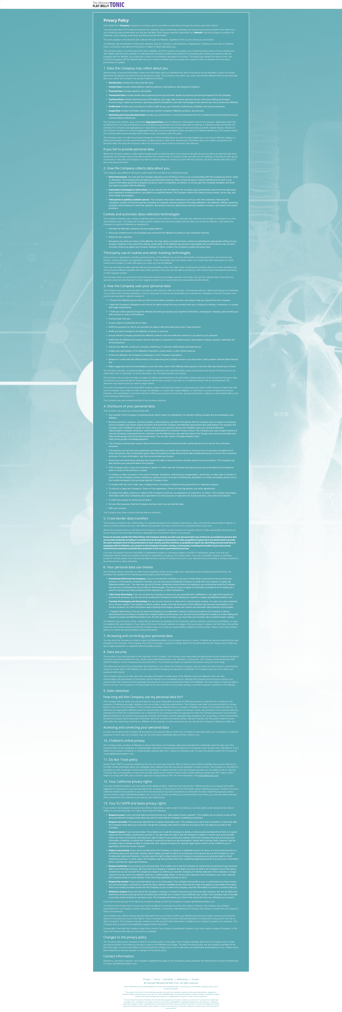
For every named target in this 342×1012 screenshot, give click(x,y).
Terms (157, 979)
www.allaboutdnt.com (208, 775)
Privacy (146, 979)
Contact (195, 979)
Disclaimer (168, 979)
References (182, 979)
